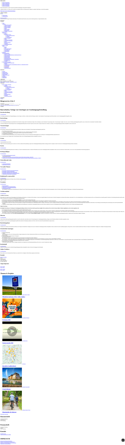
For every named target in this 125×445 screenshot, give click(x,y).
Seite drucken (2, 414)
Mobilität (5, 63)
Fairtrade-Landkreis (7, 27)
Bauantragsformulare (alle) (6, 188)
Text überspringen (3, 114)
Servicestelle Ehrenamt (7, 48)
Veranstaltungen (6, 51)
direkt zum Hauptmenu (5, 4)
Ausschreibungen (9, 37)
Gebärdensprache (5, 16)
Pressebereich (4, 76)
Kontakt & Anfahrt (5, 73)
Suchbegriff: (2, 103)
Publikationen (4, 77)
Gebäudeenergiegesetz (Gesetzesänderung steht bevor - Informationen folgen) (16, 64)
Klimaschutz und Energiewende (9, 62)
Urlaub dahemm (6, 50)
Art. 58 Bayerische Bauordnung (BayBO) (8, 155)
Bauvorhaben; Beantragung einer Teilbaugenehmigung (10, 173)
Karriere (5, 41)
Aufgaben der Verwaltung (8, 39)
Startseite (3, 71)
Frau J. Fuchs (2, 267)
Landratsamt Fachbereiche (8, 40)
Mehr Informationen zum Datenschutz (6, 19)
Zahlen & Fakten (7, 29)
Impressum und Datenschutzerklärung (6, 441)
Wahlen (5, 90)
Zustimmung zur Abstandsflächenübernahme (9, 187)
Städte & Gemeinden (7, 26)
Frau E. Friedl (2, 266)
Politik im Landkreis (7, 38)
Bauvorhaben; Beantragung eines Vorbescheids (9, 172)
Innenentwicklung (7, 57)
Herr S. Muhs (2, 270)
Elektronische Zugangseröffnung (5, 443)
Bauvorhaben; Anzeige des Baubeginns (8, 171)
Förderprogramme (7, 56)
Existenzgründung (7, 55)
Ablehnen (2, 12)
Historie (5, 28)
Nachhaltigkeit (6, 67)
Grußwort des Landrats (7, 24)
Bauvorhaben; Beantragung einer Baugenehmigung (10, 170)
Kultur (5, 47)
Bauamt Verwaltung (3, 257)
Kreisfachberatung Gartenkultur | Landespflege (11, 59)
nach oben (6, 414)
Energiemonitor (6, 66)
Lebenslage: (2, 104)
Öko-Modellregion (7, 60)
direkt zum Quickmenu (5, 2)
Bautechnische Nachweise (6, 164)
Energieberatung (6, 65)
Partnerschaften (6, 30)
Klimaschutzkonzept (7, 68)
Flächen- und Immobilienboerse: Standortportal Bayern (12, 54)
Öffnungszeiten (4, 72)
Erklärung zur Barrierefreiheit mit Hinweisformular (8, 442)
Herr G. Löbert (2, 269)
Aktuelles (3, 75)
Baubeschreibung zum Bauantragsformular (9, 186)
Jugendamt (6, 43)
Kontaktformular (4, 74)
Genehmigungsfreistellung (6, 163)
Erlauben (5, 12)
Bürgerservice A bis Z (7, 34)
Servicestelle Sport (7, 49)
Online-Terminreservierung (10, 35)
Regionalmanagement (7, 58)
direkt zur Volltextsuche (6, 3)
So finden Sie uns (3, 433)
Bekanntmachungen (7, 42)
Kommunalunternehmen (8, 44)
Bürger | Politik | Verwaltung (6, 84)
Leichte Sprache (4, 15)
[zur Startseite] (1, 13)
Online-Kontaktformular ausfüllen (5, 434)
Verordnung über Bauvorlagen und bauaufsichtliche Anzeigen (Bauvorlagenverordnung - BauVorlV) (17, 157)
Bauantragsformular (5, 185)
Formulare (7, 36)
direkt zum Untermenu (5, 5)
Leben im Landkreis (7, 25)
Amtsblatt (5, 33)
